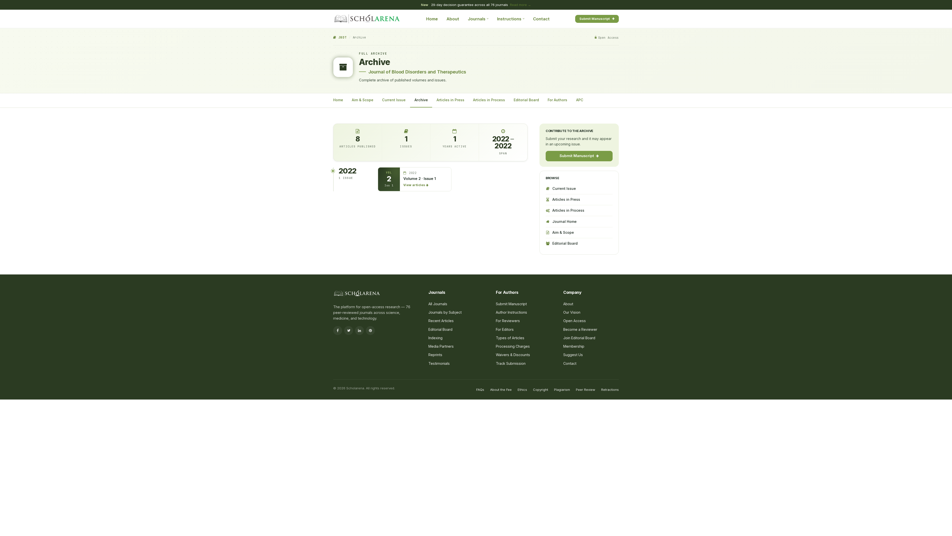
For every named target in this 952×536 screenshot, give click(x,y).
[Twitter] (348, 330)
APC (579, 100)
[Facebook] (337, 330)
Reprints (435, 355)
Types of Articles (510, 338)
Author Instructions (511, 312)
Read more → (520, 5)
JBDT (341, 37)
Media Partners (441, 346)
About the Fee (501, 390)
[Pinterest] (370, 330)
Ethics (522, 390)
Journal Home (564, 221)
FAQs (480, 390)
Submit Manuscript (594, 19)
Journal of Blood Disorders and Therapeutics (417, 71)
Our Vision (571, 312)
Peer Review (585, 390)
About (452, 18)
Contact (541, 18)
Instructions (509, 18)
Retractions (610, 390)
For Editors (505, 329)
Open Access (574, 321)
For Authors (557, 100)
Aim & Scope (362, 100)
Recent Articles (441, 321)
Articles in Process (489, 100)
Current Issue (394, 100)
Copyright (540, 390)
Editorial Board (526, 100)
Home (432, 18)
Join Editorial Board (579, 338)
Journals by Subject (445, 312)
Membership (573, 346)
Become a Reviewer (580, 329)
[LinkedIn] (359, 330)
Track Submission (511, 363)
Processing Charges (513, 346)
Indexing (435, 338)
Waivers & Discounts (513, 355)
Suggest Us (573, 355)
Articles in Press (450, 100)
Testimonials (439, 363)
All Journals (437, 304)
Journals (476, 18)
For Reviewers (508, 321)
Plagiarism (562, 390)
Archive (421, 100)
